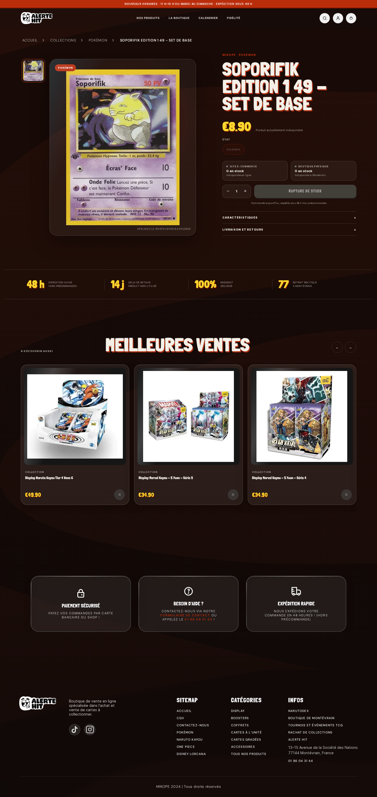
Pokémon (98, 40)
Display (238, 711)
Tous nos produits (248, 754)
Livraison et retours (289, 229)
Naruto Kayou (190, 740)
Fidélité (233, 18)
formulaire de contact (185, 615)
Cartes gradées (246, 740)
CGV (180, 718)
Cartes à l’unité (246, 732)
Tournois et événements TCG (315, 725)
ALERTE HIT (297, 740)
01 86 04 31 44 (198, 619)
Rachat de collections (310, 732)
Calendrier (208, 18)
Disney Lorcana (191, 754)
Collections (63, 40)
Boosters (240, 718)
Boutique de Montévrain (311, 718)
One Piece (186, 747)
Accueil (30, 40)
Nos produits (148, 18)
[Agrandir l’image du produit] (123, 147)
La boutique (179, 18)
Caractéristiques (289, 217)
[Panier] (351, 18)
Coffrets (240, 725)
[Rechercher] (325, 18)
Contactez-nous (193, 725)
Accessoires (243, 747)
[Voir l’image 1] (33, 70)
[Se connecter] (338, 18)
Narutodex (298, 711)
